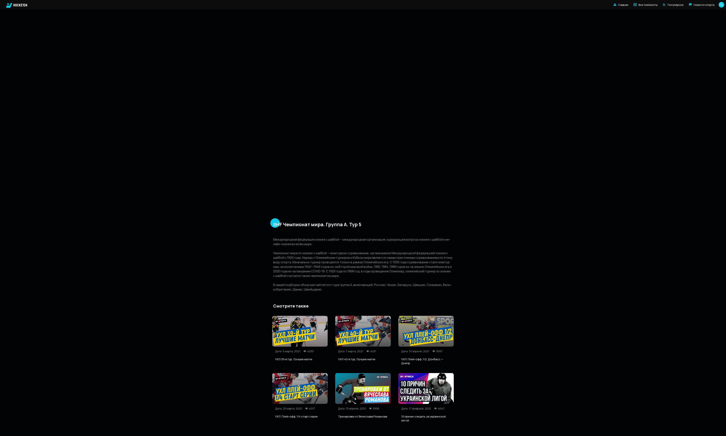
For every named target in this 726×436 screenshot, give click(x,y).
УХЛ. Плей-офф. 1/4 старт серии (296, 416)
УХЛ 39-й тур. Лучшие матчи (293, 359)
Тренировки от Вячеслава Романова (362, 416)
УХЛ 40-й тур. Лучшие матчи (356, 359)
